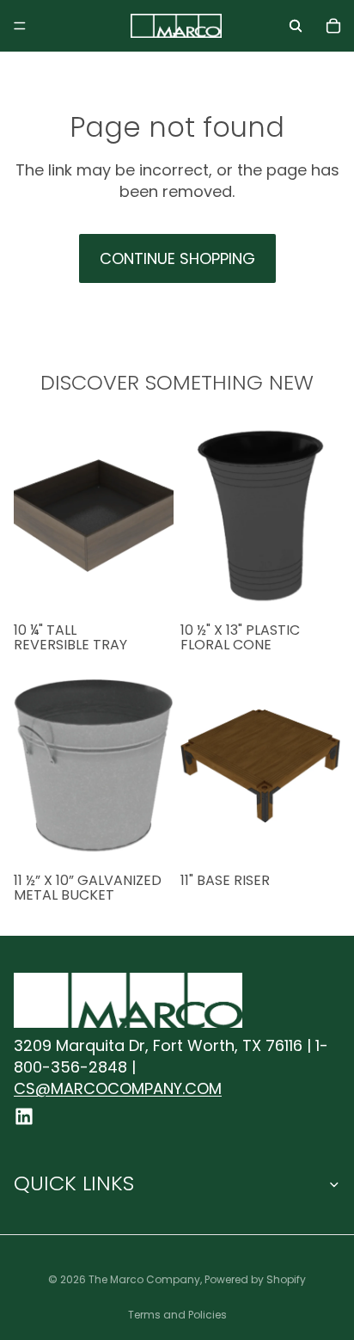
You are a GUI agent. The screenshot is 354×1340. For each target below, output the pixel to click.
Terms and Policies (177, 1314)
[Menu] (20, 26)
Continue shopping (177, 258)
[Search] (295, 26)
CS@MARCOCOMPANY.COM (118, 1088)
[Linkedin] (24, 1116)
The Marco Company (144, 1279)
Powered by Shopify (255, 1279)
